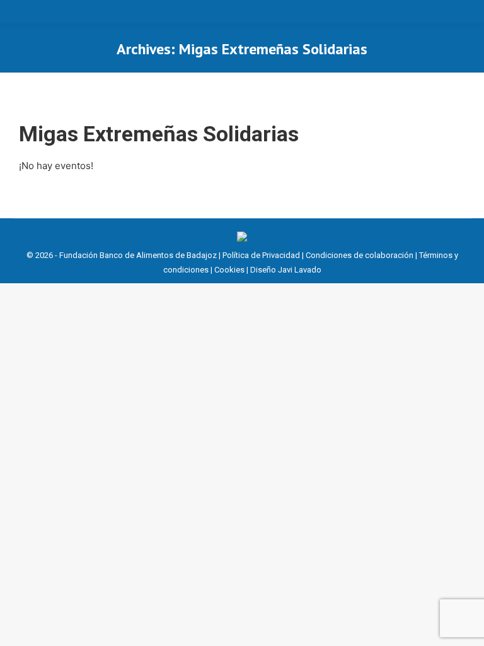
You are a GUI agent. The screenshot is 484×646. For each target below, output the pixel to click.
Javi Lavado (299, 269)
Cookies (229, 269)
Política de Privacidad (261, 255)
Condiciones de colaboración (359, 255)
